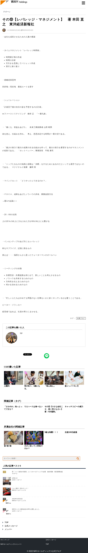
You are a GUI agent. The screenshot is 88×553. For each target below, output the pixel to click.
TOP (6, 522)
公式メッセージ (11, 526)
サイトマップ (4, 540)
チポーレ (7, 12)
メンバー (8, 529)
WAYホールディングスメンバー (11, 544)
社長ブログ (81, 318)
